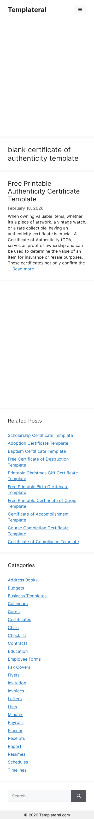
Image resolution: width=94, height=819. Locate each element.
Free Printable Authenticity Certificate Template (44, 191)
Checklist (17, 635)
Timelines (17, 770)
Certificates (19, 619)
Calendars (18, 603)
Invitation (17, 682)
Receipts (16, 738)
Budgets (16, 588)
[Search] (78, 796)
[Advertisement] (47, 79)
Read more (23, 268)
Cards (14, 611)
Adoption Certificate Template (38, 443)
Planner (15, 730)
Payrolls (16, 722)
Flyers (14, 675)
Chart (13, 627)
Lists (12, 706)
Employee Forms (24, 659)
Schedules (18, 762)
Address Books (23, 579)
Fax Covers (19, 667)
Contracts (17, 643)
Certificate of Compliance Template (43, 541)
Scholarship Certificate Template (40, 435)
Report (14, 746)
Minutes (15, 714)
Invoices (16, 690)
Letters (15, 698)
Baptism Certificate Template (37, 451)
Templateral (27, 10)
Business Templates (27, 595)
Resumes (16, 754)
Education (18, 651)
